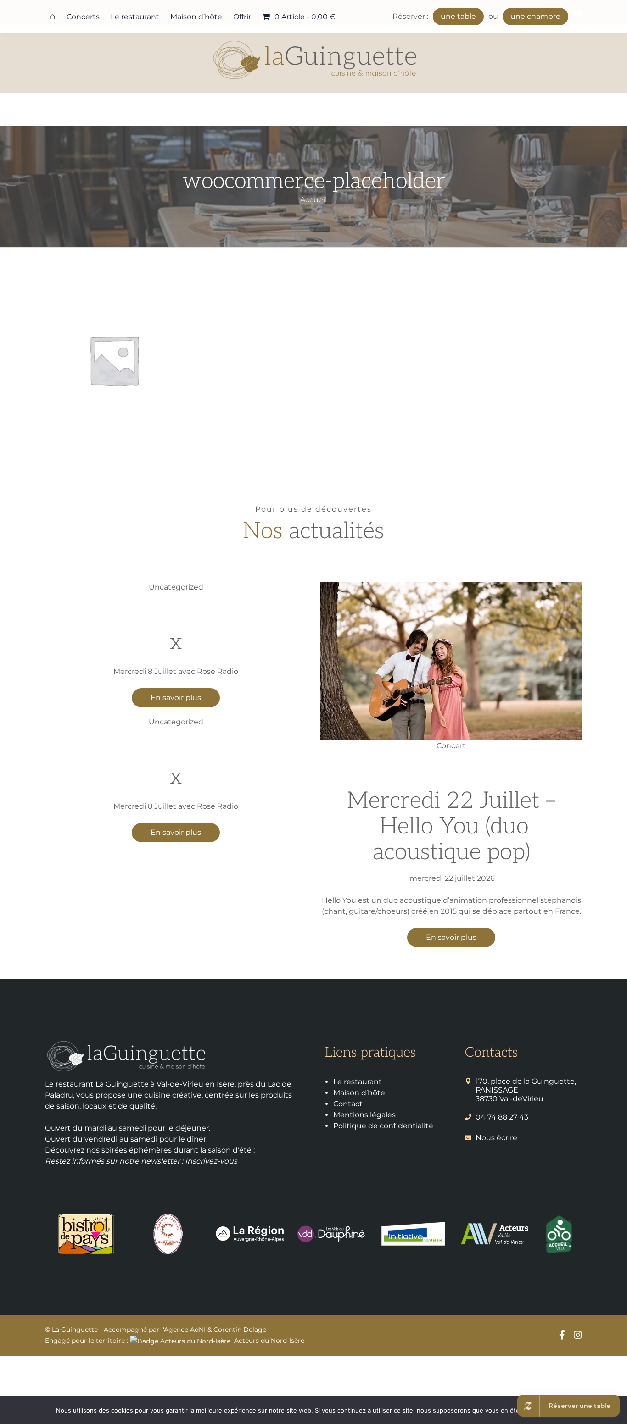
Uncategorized (176, 587)
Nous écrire (496, 1137)
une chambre (535, 16)
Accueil (313, 199)
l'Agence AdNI (183, 1329)
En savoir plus (176, 697)
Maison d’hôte (196, 16)
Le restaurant (135, 16)
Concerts (83, 16)
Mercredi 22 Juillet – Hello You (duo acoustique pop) (451, 826)
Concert (451, 745)
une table (458, 16)
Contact (348, 1103)
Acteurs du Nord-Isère (269, 1340)
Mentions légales (364, 1114)
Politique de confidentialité (383, 1125)
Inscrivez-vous (211, 1161)
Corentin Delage (239, 1329)
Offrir (242, 16)
